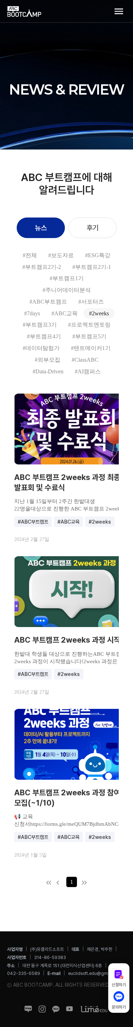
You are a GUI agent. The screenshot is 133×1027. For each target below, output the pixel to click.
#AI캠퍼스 (88, 371)
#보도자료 (61, 255)
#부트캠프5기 (89, 336)
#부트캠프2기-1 (91, 267)
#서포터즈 (91, 302)
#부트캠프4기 (44, 336)
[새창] (28, 1008)
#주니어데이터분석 (67, 290)
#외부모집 (47, 360)
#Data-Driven (48, 371)
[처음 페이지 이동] (50, 882)
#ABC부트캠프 (48, 302)
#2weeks (99, 313)
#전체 (30, 255)
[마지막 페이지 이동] (82, 882)
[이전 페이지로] (60, 882)
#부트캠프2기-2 (41, 267)
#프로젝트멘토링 (89, 325)
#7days (32, 313)
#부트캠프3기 (40, 325)
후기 (93, 228)
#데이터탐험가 (41, 348)
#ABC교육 (64, 313)
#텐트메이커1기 (91, 348)
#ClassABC (85, 360)
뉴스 (41, 228)
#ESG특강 (97, 255)
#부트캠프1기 (67, 278)
